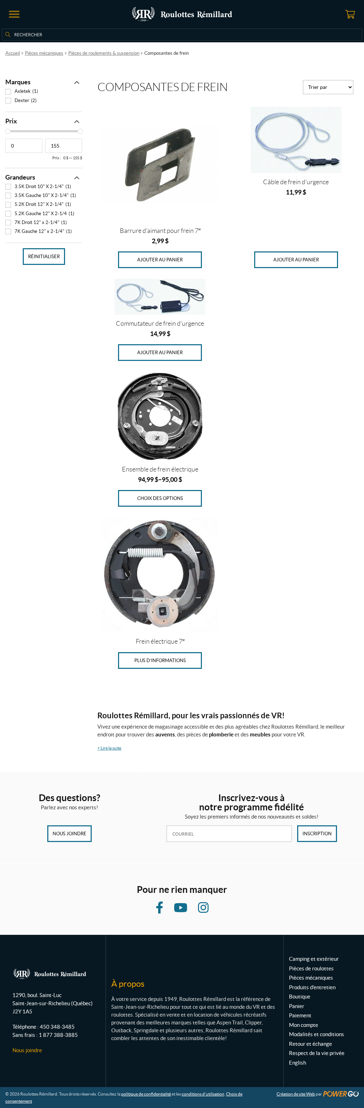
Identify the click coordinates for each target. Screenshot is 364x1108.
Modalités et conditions (316, 1034)
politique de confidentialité (146, 1094)
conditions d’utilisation (203, 1094)
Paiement (300, 1015)
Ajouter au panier (160, 259)
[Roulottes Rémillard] (182, 14)
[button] (14, 14)
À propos (127, 984)
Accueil (12, 53)
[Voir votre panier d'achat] (350, 14)
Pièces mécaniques (44, 53)
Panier (296, 1006)
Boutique (299, 997)
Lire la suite (109, 748)
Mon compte (303, 1025)
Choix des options (160, 498)
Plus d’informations (160, 660)
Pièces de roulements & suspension (103, 53)
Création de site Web (296, 1094)
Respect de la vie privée (316, 1053)
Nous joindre (69, 833)
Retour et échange (310, 1044)
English (297, 1063)
